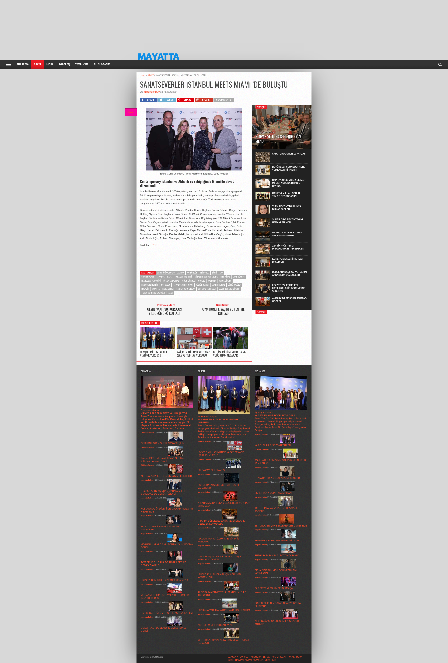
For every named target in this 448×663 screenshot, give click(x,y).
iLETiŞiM (266, 657)
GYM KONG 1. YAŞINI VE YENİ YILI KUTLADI (223, 311)
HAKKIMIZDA (255, 657)
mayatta (156, 288)
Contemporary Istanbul (152, 276)
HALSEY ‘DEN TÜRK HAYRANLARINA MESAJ (165, 580)
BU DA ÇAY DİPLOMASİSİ (211, 470)
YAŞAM (170, 292)
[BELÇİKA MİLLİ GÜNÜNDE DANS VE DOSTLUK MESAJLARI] (230, 348)
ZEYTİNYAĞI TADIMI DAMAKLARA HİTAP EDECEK (288, 247)
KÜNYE (291, 657)
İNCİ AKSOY (165, 284)
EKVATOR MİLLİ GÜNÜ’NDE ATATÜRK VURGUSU (153, 353)
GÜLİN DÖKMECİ (188, 280)
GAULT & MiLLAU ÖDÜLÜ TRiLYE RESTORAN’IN (286, 194)
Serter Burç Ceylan (185, 288)
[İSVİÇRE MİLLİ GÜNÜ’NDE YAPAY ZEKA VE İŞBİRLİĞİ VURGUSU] (194, 348)
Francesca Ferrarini (151, 280)
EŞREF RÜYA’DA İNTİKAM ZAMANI (273, 493)
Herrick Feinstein (149, 284)
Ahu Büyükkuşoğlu (166, 272)
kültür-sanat (202, 284)
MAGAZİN (145, 288)
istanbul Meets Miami (183, 284)
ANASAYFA (23, 64)
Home (143, 75)
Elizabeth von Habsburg (206, 276)
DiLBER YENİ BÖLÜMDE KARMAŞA (274, 588)
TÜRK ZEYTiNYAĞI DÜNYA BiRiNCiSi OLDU (286, 208)
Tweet (131, 112)
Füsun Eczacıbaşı (171, 280)
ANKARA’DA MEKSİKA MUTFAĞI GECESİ (289, 300)
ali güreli (204, 272)
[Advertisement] (105, 24)
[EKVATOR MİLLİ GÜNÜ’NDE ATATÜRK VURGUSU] (157, 348)
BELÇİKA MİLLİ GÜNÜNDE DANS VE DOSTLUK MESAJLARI (229, 353)
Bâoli (214, 272)
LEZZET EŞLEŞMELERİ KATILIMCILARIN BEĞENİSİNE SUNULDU (288, 288)
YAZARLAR (258, 660)
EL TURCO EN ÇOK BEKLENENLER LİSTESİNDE (281, 525)
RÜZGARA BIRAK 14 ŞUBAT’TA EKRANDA (277, 555)
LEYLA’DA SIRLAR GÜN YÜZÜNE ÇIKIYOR (277, 478)
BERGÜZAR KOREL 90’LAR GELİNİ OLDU (277, 540)
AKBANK (180, 272)
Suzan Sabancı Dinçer (229, 288)
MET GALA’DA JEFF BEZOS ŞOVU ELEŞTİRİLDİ (166, 476)
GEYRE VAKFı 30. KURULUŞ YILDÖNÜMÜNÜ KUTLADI (164, 311)
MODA (50, 64)
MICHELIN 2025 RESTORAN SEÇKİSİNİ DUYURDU (287, 234)
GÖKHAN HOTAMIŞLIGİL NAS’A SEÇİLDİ (162, 443)
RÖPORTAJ (64, 64)
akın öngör (192, 272)
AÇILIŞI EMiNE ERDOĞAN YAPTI (215, 625)
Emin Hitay (225, 276)
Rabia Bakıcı (168, 288)
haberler (212, 280)
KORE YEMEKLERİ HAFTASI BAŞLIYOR (287, 260)
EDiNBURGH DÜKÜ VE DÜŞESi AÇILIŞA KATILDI (167, 613)
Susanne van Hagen (207, 288)
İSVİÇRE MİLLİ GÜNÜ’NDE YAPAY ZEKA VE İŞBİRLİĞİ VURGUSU (193, 353)
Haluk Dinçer (225, 280)
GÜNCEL (201, 280)
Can (221, 272)
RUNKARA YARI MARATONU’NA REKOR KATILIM (224, 610)
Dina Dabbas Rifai (184, 276)
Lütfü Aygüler (234, 284)
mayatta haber (151, 92)
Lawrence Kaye (218, 284)
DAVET (37, 64)
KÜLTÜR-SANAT (101, 64)
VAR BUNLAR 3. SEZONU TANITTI (273, 445)
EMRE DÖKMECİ (239, 276)
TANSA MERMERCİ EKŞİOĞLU (153, 292)
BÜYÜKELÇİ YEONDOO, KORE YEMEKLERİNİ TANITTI (288, 168)
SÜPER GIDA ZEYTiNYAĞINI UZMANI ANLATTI (287, 221)
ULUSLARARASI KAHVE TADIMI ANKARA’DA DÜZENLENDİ (289, 273)
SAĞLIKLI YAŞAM (236, 660)
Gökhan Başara (147, 432)
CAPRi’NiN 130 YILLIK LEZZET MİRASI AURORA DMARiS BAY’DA (289, 183)
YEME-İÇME (81, 64)
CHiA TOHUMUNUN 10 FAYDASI (289, 153)
